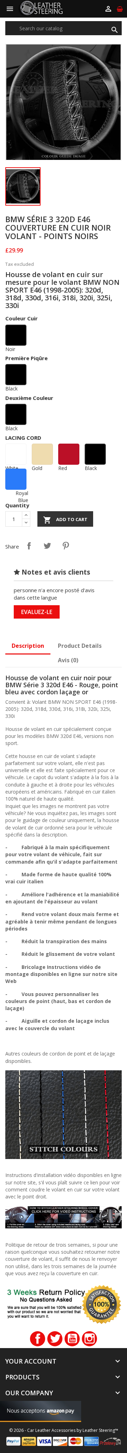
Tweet (47, 546)
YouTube (72, 1338)
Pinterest (66, 546)
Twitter (54, 1338)
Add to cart (65, 520)
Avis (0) (68, 660)
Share (29, 546)
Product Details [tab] (80, 646)
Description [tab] (28, 646)
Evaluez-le (36, 612)
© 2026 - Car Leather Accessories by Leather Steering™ (63, 1430)
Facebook (37, 1338)
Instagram (89, 1338)
